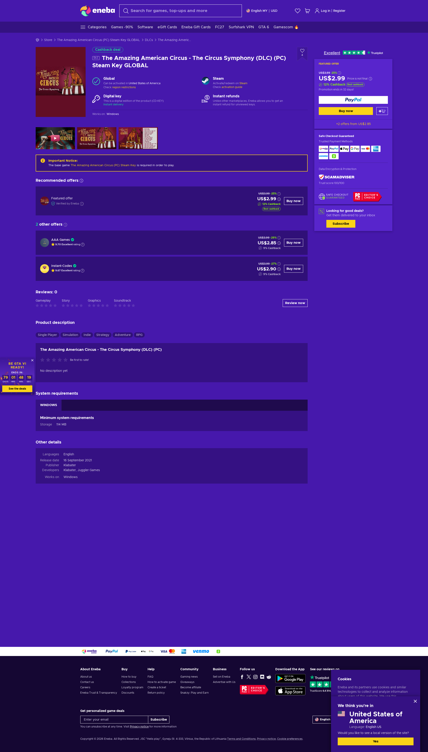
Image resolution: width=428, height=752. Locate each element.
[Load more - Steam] (206, 81)
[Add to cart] (382, 111)
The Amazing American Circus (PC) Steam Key (103, 165)
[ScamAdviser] (336, 177)
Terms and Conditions (241, 739)
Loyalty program (132, 687)
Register (339, 10)
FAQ (150, 676)
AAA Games (60, 239)
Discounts (127, 692)
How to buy (128, 676)
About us (86, 676)
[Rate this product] (55, 360)
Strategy (102, 335)
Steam (243, 83)
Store (48, 40)
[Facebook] (242, 676)
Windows (71, 477)
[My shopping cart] (307, 10)
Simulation (70, 335)
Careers (85, 687)
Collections (128, 682)
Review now (295, 303)
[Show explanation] (82, 244)
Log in (325, 10)
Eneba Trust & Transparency (98, 692)
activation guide (232, 87)
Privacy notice (139, 726)
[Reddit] (269, 676)
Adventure (123, 335)
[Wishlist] (297, 10)
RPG (139, 335)
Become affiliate (190, 687)
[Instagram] (255, 676)
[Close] (415, 701)
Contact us (87, 682)
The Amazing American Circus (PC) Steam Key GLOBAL (98, 40)
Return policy (156, 692)
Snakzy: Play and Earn (194, 692)
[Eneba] (97, 10)
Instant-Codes (61, 266)
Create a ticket (157, 687)
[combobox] (180, 11)
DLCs (149, 40)
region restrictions (124, 87)
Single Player (47, 335)
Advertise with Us (224, 682)
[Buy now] (353, 100)
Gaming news (189, 676)
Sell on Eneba (221, 676)
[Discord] (262, 676)
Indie (87, 335)
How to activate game (162, 682)
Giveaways (187, 682)
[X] (249, 676)
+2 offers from (353, 124)
